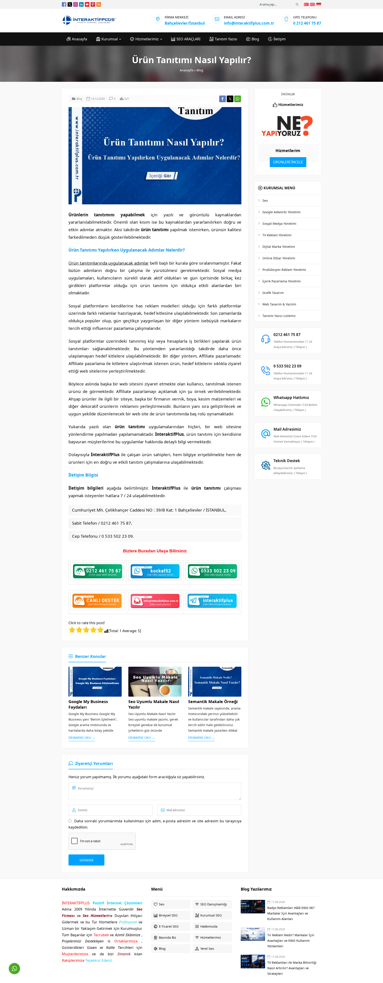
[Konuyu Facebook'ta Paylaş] (222, 99)
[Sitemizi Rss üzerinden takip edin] (98, 4)
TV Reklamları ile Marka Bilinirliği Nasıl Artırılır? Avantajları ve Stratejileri (292, 968)
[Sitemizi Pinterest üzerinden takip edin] (93, 4)
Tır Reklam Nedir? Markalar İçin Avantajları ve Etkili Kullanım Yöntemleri (290, 940)
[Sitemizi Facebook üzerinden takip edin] (64, 4)
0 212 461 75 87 (307, 23)
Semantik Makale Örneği (213, 701)
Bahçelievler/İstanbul (185, 23)
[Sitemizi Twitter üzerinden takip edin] (70, 4)
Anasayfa (186, 70)
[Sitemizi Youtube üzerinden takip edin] (87, 4)
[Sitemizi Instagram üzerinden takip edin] (75, 4)
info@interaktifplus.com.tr (249, 23)
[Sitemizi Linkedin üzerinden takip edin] (81, 4)
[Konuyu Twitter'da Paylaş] (230, 99)
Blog (200, 70)
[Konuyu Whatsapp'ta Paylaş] (237, 99)
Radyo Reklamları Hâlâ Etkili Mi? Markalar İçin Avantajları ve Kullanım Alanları (291, 913)
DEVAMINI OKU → (81, 737)
